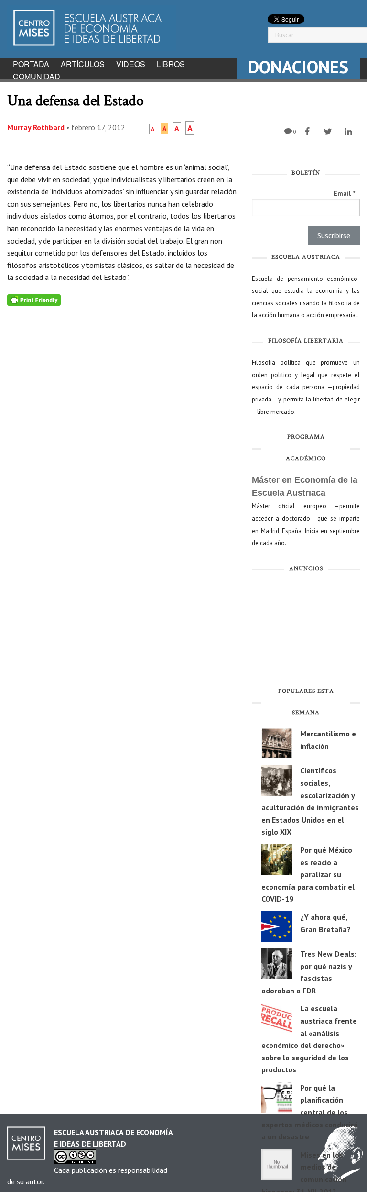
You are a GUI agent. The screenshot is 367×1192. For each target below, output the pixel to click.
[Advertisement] (306, 632)
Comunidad (36, 76)
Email (344, 193)
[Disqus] (122, 425)
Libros (171, 63)
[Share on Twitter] (329, 132)
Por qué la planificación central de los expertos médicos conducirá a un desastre (309, 1112)
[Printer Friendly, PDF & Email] (34, 299)
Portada (31, 63)
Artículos (83, 63)
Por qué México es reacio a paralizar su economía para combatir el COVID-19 (308, 874)
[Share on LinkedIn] (349, 132)
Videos (130, 63)
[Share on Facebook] (308, 132)
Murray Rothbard (36, 127)
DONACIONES (298, 67)
